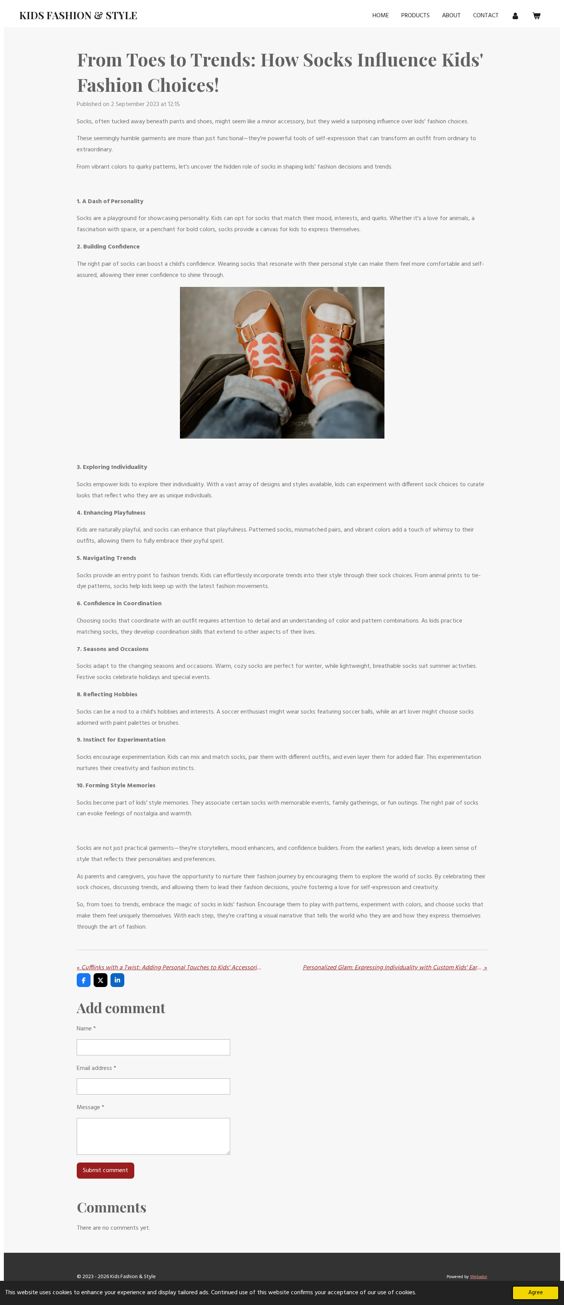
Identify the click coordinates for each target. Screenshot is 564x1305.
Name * (86, 1029)
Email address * (96, 1068)
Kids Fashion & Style (78, 15)
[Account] (515, 15)
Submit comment (105, 1171)
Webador (478, 1277)
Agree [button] (535, 1292)
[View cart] (536, 15)
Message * (90, 1108)
